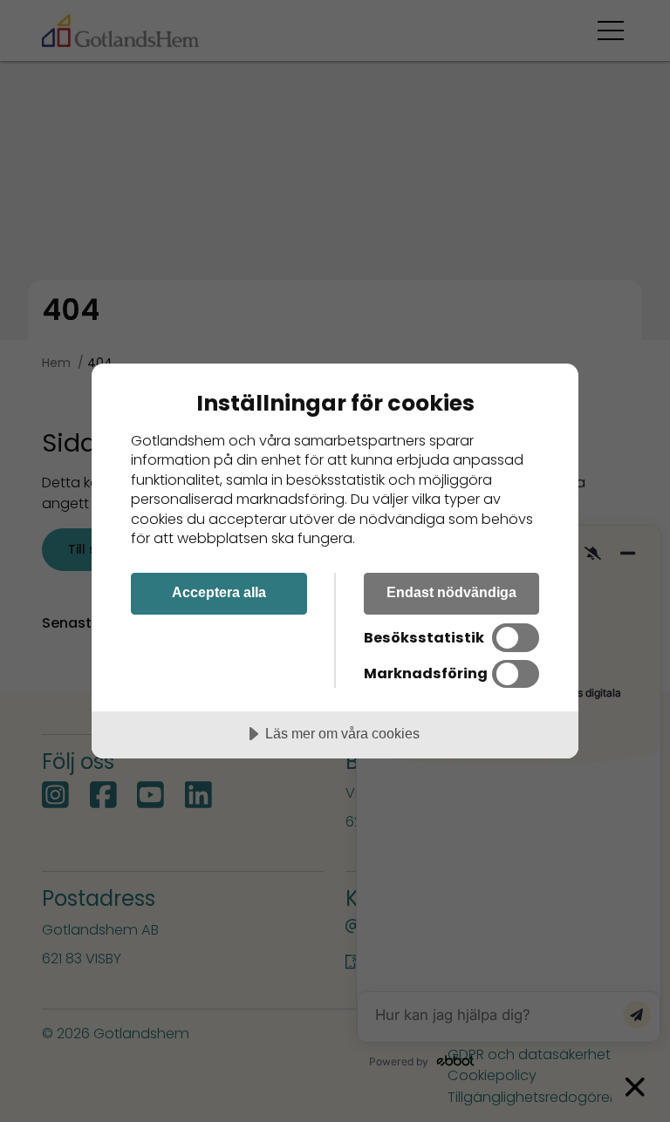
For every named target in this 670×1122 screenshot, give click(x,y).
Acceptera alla (219, 592)
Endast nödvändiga (451, 592)
